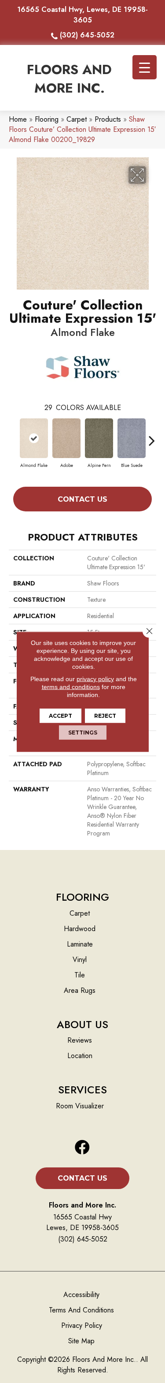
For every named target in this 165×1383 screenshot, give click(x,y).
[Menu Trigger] (144, 67)
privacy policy (95, 678)
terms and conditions (71, 686)
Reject (105, 715)
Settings (82, 732)
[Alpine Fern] (99, 438)
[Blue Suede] (131, 438)
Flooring (47, 119)
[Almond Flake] (34, 438)
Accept (60, 715)
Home (18, 119)
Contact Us (82, 499)
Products (108, 119)
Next (151, 436)
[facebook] (82, 1148)
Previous (13, 436)
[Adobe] (66, 438)
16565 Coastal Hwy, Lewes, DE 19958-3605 (82, 14)
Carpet (76, 119)
